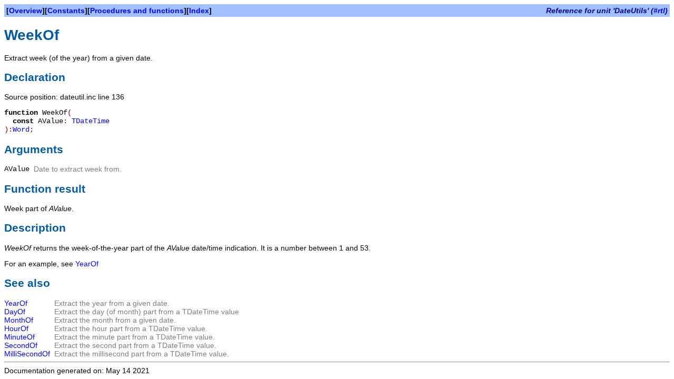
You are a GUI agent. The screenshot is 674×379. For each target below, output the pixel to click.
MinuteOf (19, 337)
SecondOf (20, 345)
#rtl (659, 10)
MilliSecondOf (27, 354)
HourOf (16, 328)
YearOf (86, 264)
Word (21, 129)
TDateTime (91, 121)
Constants (66, 10)
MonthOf (18, 320)
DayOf (14, 311)
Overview (25, 10)
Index (199, 10)
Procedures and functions (137, 10)
